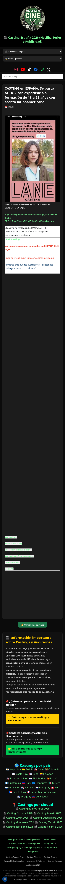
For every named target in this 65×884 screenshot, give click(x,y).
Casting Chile (34, 843)
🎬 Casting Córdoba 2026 (18, 813)
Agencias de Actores (36, 861)
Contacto (9, 569)
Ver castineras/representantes (19, 556)
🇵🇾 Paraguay (43, 787)
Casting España (49, 839)
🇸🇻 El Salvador (37, 778)
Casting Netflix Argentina (13, 861)
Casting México (33, 839)
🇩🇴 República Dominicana (41, 792)
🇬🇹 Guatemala (13, 783)
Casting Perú (48, 843)
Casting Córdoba (34, 857)
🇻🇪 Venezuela (40, 796)
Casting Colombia (17, 843)
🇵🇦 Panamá (27, 787)
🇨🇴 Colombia (52, 769)
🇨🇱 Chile (39, 769)
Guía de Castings (54, 861)
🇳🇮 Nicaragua (12, 787)
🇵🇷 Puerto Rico (17, 792)
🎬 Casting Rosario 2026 (47, 813)
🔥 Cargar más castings (32, 625)
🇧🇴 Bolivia (27, 769)
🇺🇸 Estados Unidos (17, 778)
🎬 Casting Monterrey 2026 (18, 822)
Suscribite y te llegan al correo (18, 550)
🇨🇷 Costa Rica (20, 774)
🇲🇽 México (54, 783)
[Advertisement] (32, 404)
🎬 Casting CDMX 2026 (15, 817)
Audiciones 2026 (33, 865)
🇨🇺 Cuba (33, 774)
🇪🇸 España (52, 778)
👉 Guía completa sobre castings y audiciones (28, 718)
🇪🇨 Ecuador (46, 774)
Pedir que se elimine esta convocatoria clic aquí (29, 257)
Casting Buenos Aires (15, 857)
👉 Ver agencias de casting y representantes (25, 750)
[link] (12, 239)
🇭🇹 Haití (26, 783)
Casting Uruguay (13, 847)
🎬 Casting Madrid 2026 (48, 822)
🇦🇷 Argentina (13, 769)
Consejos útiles (12, 562)
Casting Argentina (15, 839)
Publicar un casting (13, 543)
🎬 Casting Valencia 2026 (48, 826)
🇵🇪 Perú (55, 787)
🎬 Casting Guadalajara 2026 (46, 817)
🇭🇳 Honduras (39, 783)
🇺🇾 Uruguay (24, 796)
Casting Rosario (50, 857)
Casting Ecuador (50, 847)
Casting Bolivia (32, 851)
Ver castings (10, 537)
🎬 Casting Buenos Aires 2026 (32, 808)
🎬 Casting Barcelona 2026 (18, 826)
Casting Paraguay (32, 847)
